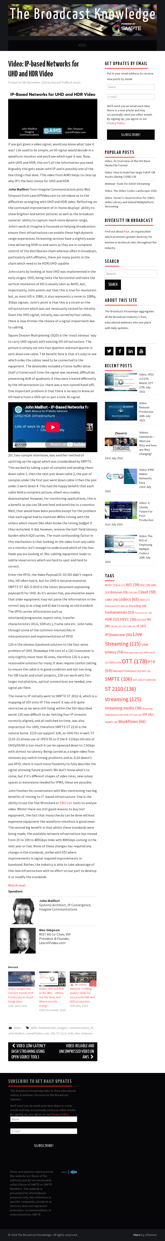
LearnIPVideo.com (37, 1033)
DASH (144, 599)
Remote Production (127, 671)
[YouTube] (141, 351)
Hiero (137, 1235)
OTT (134, 661)
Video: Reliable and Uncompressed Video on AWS (76, 1051)
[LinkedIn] (130, 351)
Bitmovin (119, 592)
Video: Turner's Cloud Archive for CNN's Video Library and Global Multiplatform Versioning (130, 202)
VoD (138, 715)
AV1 (132, 584)
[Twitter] (109, 351)
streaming (123, 699)
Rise (127, 231)
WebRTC (111, 722)
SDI (52, 1033)
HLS (141, 619)
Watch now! (16, 885)
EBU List (66, 803)
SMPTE (118, 679)
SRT (137, 679)
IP (92, 1028)
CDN (133, 592)
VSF (148, 714)
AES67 (111, 585)
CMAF (111, 600)
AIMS (34, 1028)
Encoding (137, 606)
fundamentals (47, 1028)
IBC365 (116, 626)
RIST (146, 671)
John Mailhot (16, 1033)
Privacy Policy (116, 123)
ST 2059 (149, 679)
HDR (112, 619)
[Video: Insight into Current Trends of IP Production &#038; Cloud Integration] (21, 979)
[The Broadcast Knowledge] (82, 20)
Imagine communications (73, 1028)
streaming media (123, 708)
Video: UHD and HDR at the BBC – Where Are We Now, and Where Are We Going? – (51, 997)
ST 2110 (61, 1033)
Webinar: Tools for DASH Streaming (127, 184)
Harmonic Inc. (143, 612)
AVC (145, 585)
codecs (128, 599)
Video (17, 1028)
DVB (124, 606)
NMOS (115, 662)
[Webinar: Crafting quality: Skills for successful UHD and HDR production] (83, 979)
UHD (70, 1033)
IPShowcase (118, 634)
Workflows (132, 721)
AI (121, 585)
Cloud (147, 591)
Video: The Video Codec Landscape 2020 (131, 191)
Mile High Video (133, 652)
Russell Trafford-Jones (66, 82)
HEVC (128, 619)
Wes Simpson (83, 1033)
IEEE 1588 (129, 626)
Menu (82, 46)
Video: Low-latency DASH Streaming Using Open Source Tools (28, 1051)
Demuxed (112, 606)
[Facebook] (120, 351)
